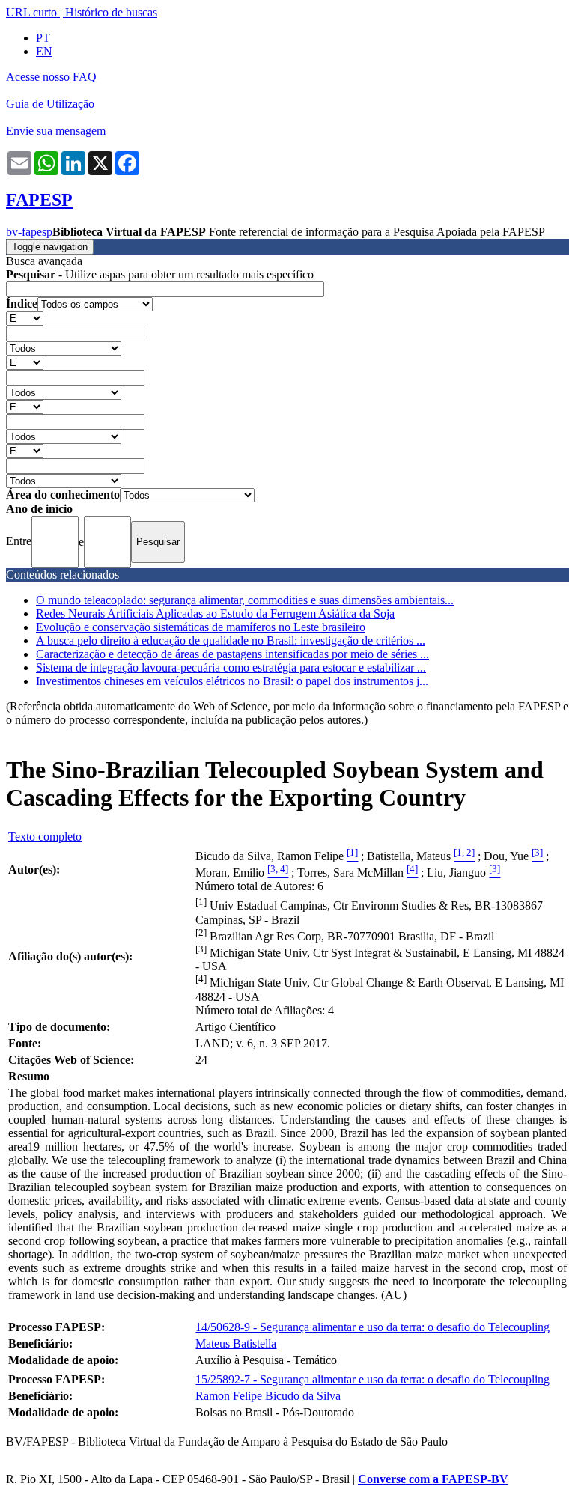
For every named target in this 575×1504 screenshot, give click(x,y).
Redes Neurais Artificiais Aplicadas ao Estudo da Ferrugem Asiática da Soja (215, 613)
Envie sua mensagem (56, 130)
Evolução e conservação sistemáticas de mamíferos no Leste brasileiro (200, 627)
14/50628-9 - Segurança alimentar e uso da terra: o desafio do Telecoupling (372, 1327)
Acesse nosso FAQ (51, 76)
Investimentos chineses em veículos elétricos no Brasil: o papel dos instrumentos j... (232, 681)
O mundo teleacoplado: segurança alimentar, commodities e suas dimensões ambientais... (245, 600)
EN (44, 51)
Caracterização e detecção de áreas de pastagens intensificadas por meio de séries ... (232, 654)
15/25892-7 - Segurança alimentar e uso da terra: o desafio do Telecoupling (372, 1379)
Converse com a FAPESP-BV (433, 1479)
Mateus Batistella (235, 1343)
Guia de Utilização (50, 103)
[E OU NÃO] (24, 317)
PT (43, 37)
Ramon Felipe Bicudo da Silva (268, 1395)
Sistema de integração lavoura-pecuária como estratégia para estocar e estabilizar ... (231, 667)
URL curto (31, 12)
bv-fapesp (29, 231)
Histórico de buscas (111, 12)
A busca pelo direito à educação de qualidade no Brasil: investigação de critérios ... (230, 640)
